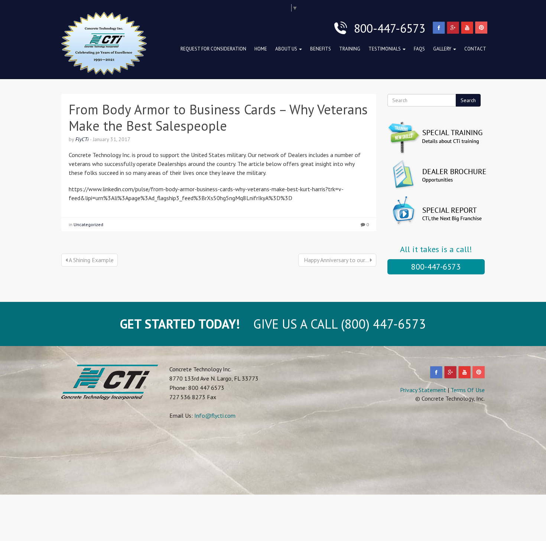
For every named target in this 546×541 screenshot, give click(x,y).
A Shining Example (91, 260)
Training (349, 49)
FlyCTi (82, 139)
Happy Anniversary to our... (336, 260)
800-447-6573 (436, 266)
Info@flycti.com (214, 415)
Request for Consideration (213, 49)
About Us (286, 49)
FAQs (419, 49)
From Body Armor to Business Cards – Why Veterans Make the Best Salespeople (218, 117)
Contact (475, 49)
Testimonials (385, 49)
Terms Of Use (468, 390)
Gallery (442, 49)
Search (468, 100)
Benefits (320, 49)
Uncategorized (88, 224)
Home (260, 49)
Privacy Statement (423, 390)
